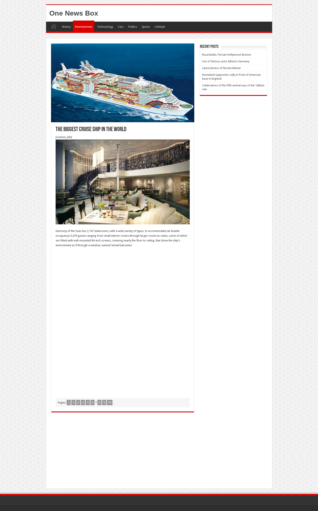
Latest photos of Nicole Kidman (221, 68)
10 (109, 402)
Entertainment (83, 26)
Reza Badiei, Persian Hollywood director (226, 54)
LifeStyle (160, 26)
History (66, 26)
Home (53, 26)
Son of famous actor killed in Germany (225, 61)
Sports (146, 26)
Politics (132, 26)
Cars (121, 26)
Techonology (105, 26)
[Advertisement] (123, 282)
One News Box (73, 13)
